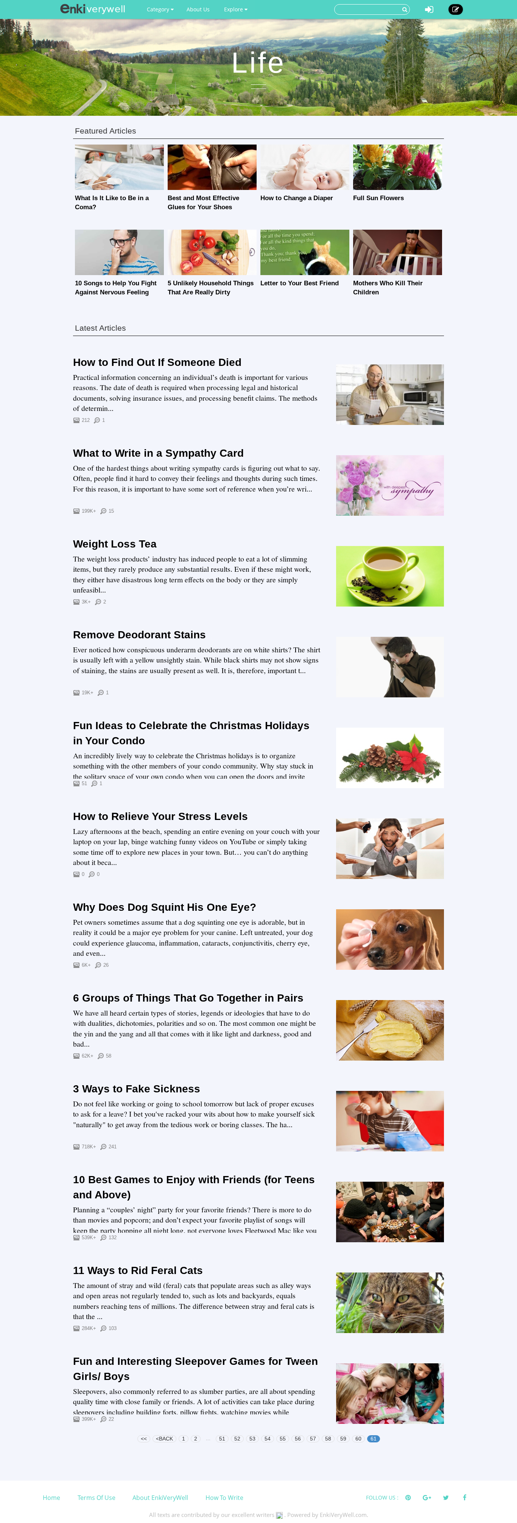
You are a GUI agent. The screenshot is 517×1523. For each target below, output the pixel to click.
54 (268, 1439)
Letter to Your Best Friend (299, 283)
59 (343, 1439)
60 (358, 1439)
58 (328, 1439)
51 (222, 1439)
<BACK (164, 1439)
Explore (234, 9)
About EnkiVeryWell (160, 1497)
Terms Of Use (96, 1497)
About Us (198, 9)
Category (159, 9)
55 (283, 1439)
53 (252, 1439)
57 (313, 1439)
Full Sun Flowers (378, 198)
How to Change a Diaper (296, 198)
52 (237, 1439)
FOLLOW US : (382, 1497)
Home (51, 1497)
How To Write (224, 1497)
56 (298, 1439)
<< (144, 1439)
